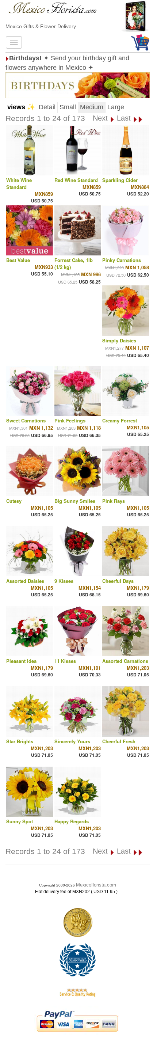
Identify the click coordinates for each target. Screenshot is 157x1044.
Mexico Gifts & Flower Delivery (40, 26)
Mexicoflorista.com (96, 885)
